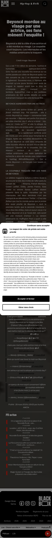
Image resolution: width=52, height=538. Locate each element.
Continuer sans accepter (38, 225)
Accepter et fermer (26, 298)
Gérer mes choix (26, 307)
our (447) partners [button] (15, 237)
